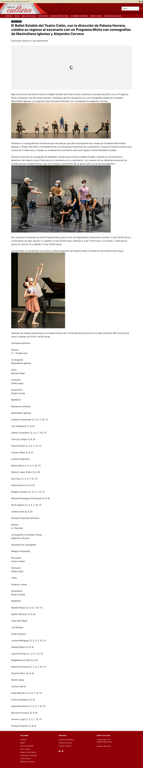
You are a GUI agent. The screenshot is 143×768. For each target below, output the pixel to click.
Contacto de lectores (65, 743)
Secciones (24, 735)
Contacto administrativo (66, 739)
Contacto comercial (65, 746)
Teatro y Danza (16, 21)
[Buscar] (141, 9)
